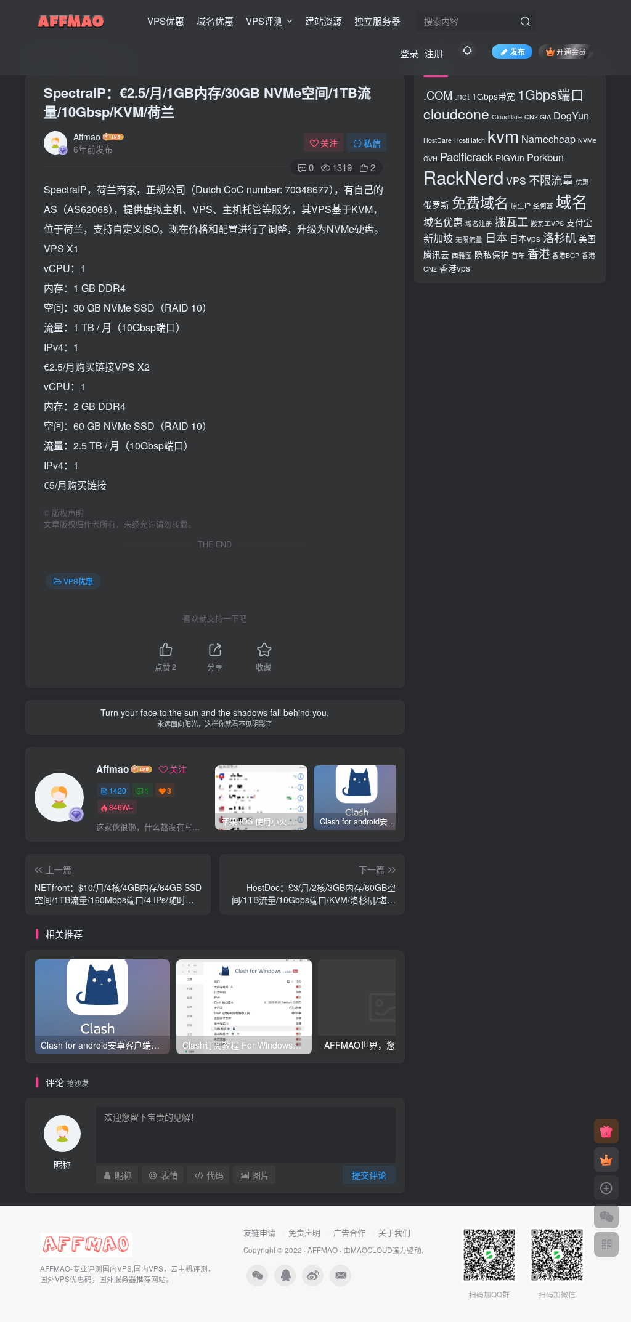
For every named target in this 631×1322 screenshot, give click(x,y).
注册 (434, 53)
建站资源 (323, 20)
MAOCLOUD (371, 1250)
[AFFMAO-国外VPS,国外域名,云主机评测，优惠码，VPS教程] (71, 19)
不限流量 (551, 180)
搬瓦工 (511, 221)
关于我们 (394, 1232)
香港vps (454, 268)
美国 (587, 238)
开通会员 (571, 51)
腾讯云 (436, 254)
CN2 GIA (537, 116)
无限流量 (468, 239)
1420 (117, 790)
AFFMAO (322, 1250)
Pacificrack (466, 156)
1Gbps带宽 (493, 96)
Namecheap (548, 138)
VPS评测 (264, 20)
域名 (572, 201)
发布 (517, 51)
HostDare (437, 140)
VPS (516, 180)
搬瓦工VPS (547, 223)
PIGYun (509, 157)
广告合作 (349, 1232)
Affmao (86, 137)
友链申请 (259, 1232)
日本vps (525, 238)
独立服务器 (377, 20)
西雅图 (462, 255)
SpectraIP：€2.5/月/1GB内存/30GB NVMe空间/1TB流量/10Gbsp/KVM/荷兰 (207, 102)
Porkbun (545, 157)
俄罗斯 (436, 204)
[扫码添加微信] (606, 1216)
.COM (437, 95)
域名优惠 (215, 20)
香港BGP (565, 255)
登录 (409, 53)
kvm (503, 135)
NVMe (587, 140)
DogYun (571, 115)
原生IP (521, 205)
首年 (518, 255)
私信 (372, 143)
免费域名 (480, 201)
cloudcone (456, 113)
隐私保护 (491, 254)
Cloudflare (507, 116)
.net (462, 96)
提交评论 (369, 1175)
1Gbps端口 (551, 93)
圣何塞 (543, 205)
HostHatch (469, 140)
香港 (538, 253)
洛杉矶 (559, 237)
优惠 (582, 182)
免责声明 (304, 1232)
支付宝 (579, 222)
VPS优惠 (165, 20)
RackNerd (463, 177)
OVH (430, 158)
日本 (496, 237)
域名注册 (478, 223)
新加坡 (438, 237)
